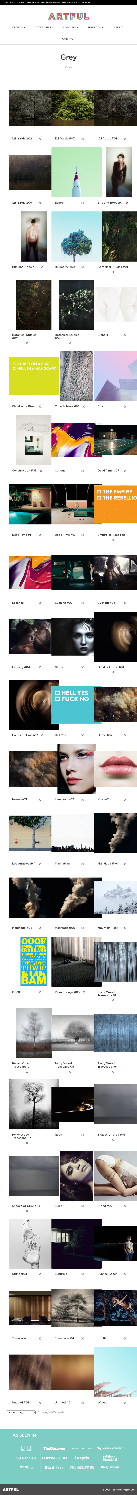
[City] (111, 376)
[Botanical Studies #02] (26, 305)
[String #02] (111, 1176)
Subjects (94, 27)
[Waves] (111, 1372)
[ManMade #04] (111, 833)
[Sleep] (68, 1176)
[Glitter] (68, 637)
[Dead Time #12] (68, 504)
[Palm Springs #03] (68, 962)
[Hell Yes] (68, 705)
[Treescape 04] (68, 1308)
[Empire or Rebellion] (111, 504)
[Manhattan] (68, 833)
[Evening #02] (68, 572)
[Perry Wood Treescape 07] (26, 1104)
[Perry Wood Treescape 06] (111, 1033)
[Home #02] (111, 705)
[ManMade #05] (26, 898)
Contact (68, 38)
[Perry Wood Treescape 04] (26, 1033)
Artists (17, 27)
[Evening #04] (26, 637)
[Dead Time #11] (26, 504)
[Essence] (26, 572)
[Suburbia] (68, 1244)
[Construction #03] (26, 440)
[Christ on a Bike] (26, 376)
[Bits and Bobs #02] (26, 236)
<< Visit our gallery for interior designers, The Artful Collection (48, 2)
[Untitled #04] (68, 1372)
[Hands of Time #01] (111, 637)
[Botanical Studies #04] (68, 305)
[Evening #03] (111, 572)
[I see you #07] (68, 769)
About (118, 27)
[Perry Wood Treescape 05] (68, 1033)
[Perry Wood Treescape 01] (111, 962)
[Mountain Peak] (111, 898)
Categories (43, 27)
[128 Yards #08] (111, 108)
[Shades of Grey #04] (26, 1176)
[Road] (68, 1104)
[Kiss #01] (111, 769)
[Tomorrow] (26, 1308)
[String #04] (26, 1244)
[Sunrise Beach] (111, 1244)
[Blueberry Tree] (68, 236)
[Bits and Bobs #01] (111, 172)
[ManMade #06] (68, 898)
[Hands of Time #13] (26, 705)
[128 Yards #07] (68, 108)
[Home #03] (26, 769)
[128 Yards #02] (26, 108)
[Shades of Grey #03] (111, 1104)
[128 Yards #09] (26, 172)
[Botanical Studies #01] (111, 236)
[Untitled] (111, 1308)
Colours (69, 27)
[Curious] (68, 440)
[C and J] (111, 305)
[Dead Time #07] (111, 440)
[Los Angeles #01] (26, 833)
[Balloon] (68, 172)
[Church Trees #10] (68, 376)
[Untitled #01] (26, 1372)
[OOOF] (26, 962)
